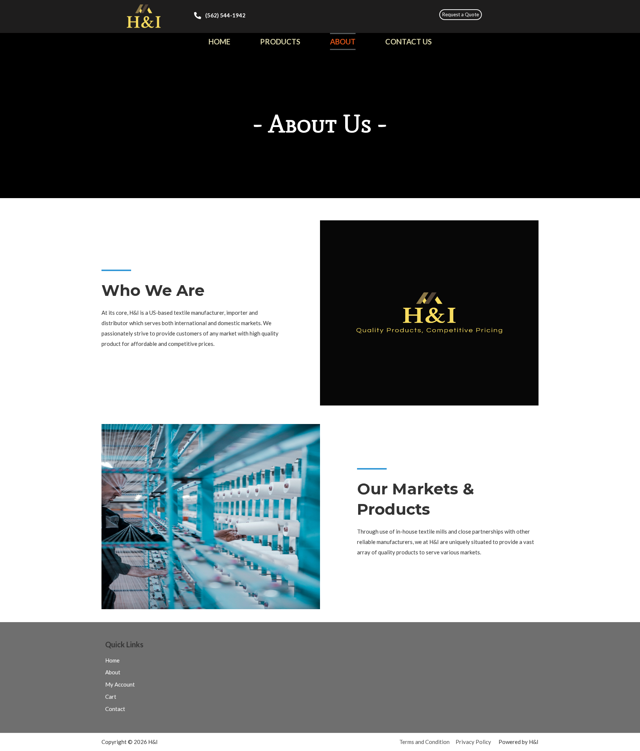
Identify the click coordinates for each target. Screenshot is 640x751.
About (343, 41)
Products (280, 41)
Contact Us (408, 41)
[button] (460, 14)
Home (219, 41)
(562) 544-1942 (225, 15)
